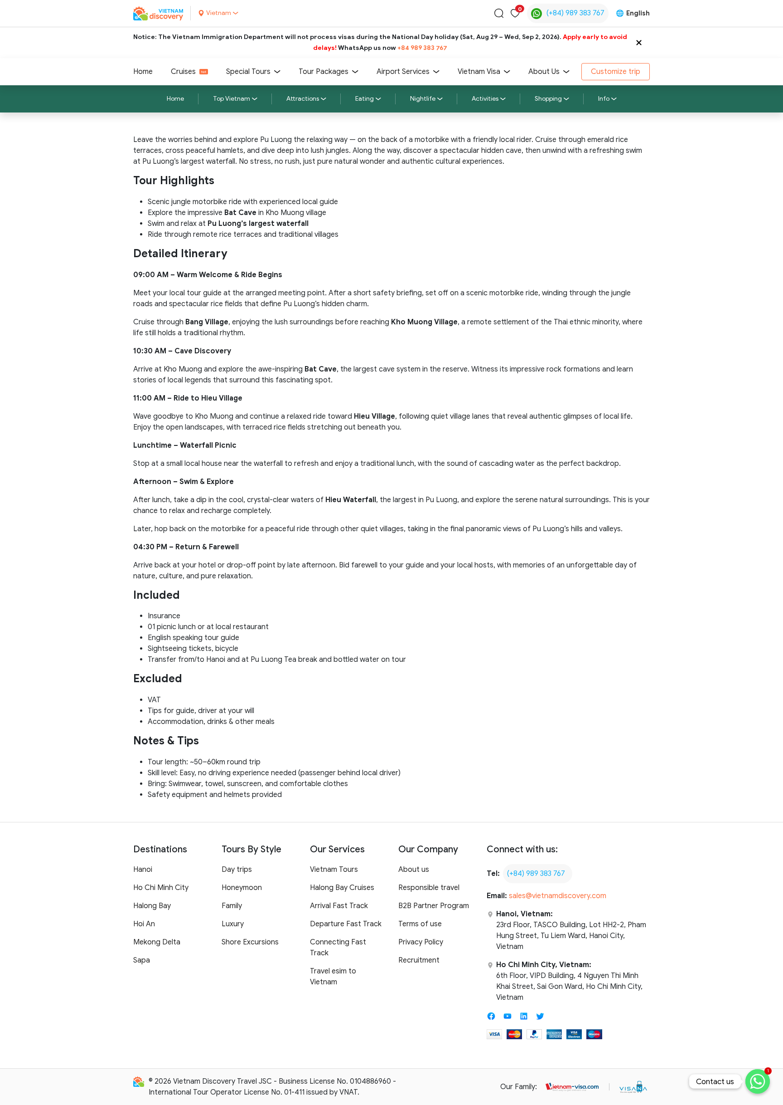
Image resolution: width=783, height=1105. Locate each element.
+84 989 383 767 (422, 48)
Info (603, 99)
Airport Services (403, 71)
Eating (364, 99)
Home (143, 71)
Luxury (233, 924)
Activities (485, 99)
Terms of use (420, 924)
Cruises (183, 71)
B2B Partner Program (433, 905)
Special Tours (248, 71)
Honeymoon (242, 887)
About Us (544, 71)
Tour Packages (323, 71)
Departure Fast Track (346, 924)
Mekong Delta (156, 942)
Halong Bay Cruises (342, 887)
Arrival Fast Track (339, 905)
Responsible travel (428, 887)
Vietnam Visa (479, 71)
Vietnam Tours (334, 869)
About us (413, 869)
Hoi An (144, 924)
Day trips (237, 869)
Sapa (141, 960)
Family (232, 905)
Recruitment (419, 960)
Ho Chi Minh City (160, 887)
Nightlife (422, 99)
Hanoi (142, 869)
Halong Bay (152, 905)
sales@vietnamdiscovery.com (557, 895)
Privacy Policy (420, 942)
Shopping (548, 99)
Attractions (302, 99)
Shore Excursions (250, 942)
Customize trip (615, 71)
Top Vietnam (231, 99)
